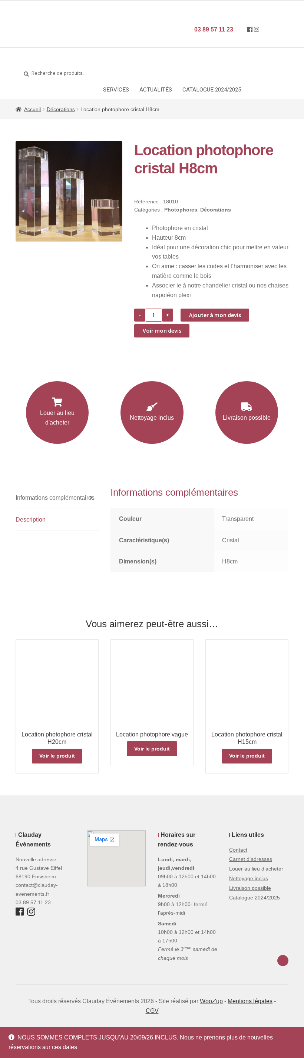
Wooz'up (211, 1001)
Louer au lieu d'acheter (57, 418)
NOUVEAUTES (75, 90)
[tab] (57, 498)
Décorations (61, 109)
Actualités (155, 90)
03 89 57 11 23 (213, 29)
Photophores (180, 210)
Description (31, 519)
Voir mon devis (162, 330)
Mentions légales (250, 1001)
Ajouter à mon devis (215, 315)
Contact (238, 850)
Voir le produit (57, 756)
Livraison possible (247, 418)
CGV (152, 1011)
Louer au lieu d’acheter (256, 869)
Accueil (32, 109)
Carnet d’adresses (250, 859)
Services (116, 90)
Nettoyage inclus (152, 418)
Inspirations (23, 90)
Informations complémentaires (55, 498)
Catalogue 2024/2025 (211, 90)
